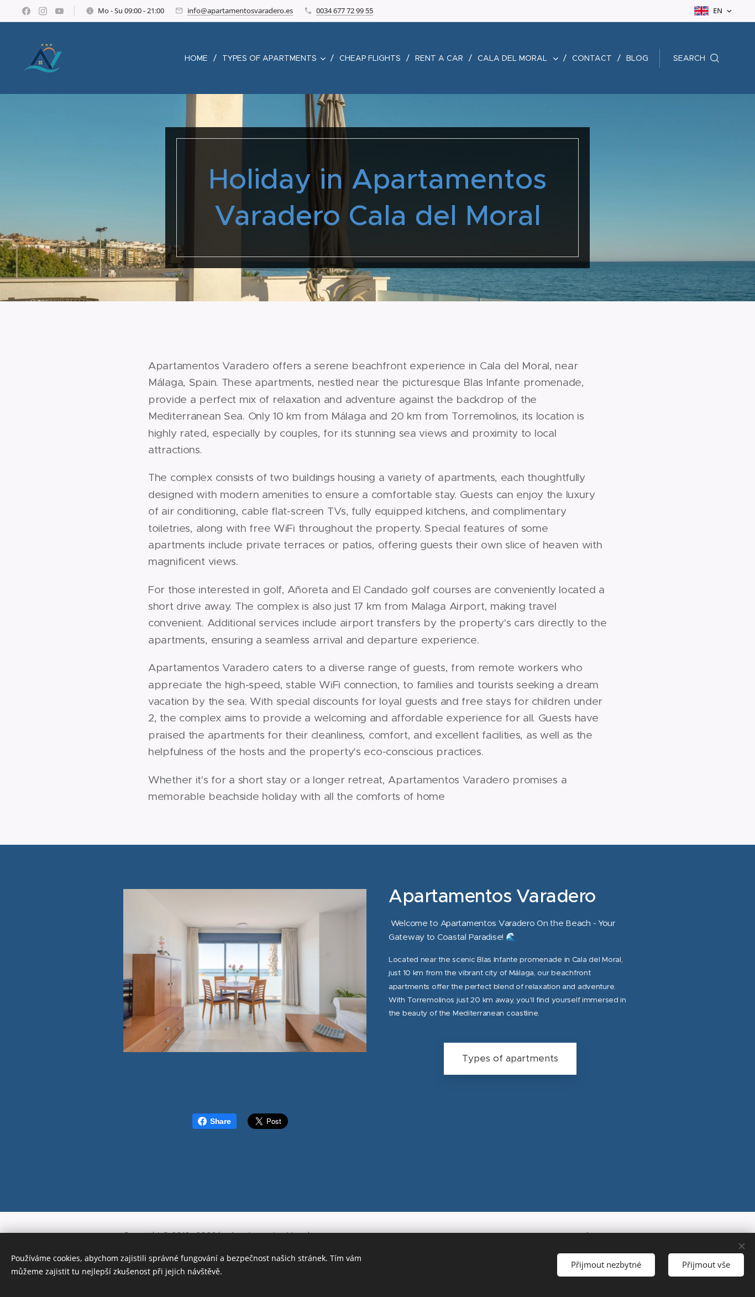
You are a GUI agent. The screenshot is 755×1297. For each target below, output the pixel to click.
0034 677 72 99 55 (344, 10)
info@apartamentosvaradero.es (240, 10)
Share (220, 1121)
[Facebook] (26, 11)
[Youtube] (59, 11)
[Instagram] (43, 11)
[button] (696, 58)
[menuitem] (199, 58)
